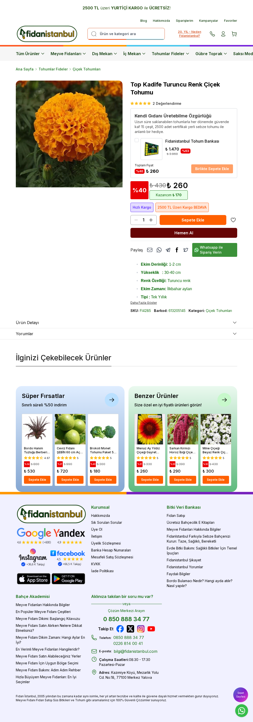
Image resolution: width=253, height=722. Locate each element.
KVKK (95, 564)
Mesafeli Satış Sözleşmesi (112, 557)
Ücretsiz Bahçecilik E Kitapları (190, 522)
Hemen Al (183, 232)
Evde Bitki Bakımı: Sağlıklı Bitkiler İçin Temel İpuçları (202, 550)
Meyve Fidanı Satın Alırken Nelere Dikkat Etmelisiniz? (49, 628)
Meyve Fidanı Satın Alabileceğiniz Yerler (48, 656)
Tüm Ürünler (28, 53)
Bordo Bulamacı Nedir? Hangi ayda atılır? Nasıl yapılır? (199, 583)
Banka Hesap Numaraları (111, 550)
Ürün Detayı (27, 322)
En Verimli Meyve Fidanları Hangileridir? (48, 649)
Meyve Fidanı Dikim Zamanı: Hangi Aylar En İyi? (50, 639)
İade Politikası (102, 571)
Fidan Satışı (176, 515)
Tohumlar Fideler (168, 53)
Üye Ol (96, 529)
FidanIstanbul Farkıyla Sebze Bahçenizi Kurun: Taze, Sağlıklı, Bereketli (198, 538)
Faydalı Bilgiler (178, 574)
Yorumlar (24, 333)
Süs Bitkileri (61, 700)
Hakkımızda (161, 20)
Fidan (20, 696)
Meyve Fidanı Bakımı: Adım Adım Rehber (48, 670)
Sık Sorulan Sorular (106, 522)
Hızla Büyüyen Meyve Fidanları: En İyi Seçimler (46, 679)
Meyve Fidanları (66, 53)
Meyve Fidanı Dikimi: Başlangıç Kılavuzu (48, 618)
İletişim (96, 536)
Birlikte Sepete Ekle (212, 169)
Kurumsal (100, 507)
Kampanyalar (208, 20)
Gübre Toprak (208, 53)
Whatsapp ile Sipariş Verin (211, 249)
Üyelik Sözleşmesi (106, 543)
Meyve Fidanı (25, 700)
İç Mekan (132, 53)
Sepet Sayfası (240, 694)
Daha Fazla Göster (143, 303)
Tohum (80, 700)
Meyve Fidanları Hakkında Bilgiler (194, 529)
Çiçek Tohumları (87, 69)
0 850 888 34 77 (126, 619)
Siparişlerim (184, 20)
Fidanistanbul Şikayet (184, 560)
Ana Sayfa (25, 69)
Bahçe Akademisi (33, 596)
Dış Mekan (102, 53)
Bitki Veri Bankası (184, 507)
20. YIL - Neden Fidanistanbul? (189, 34)
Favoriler (230, 20)
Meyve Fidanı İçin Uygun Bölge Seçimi (47, 663)
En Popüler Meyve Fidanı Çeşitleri (43, 612)
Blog (143, 20)
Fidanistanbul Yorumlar (185, 567)
